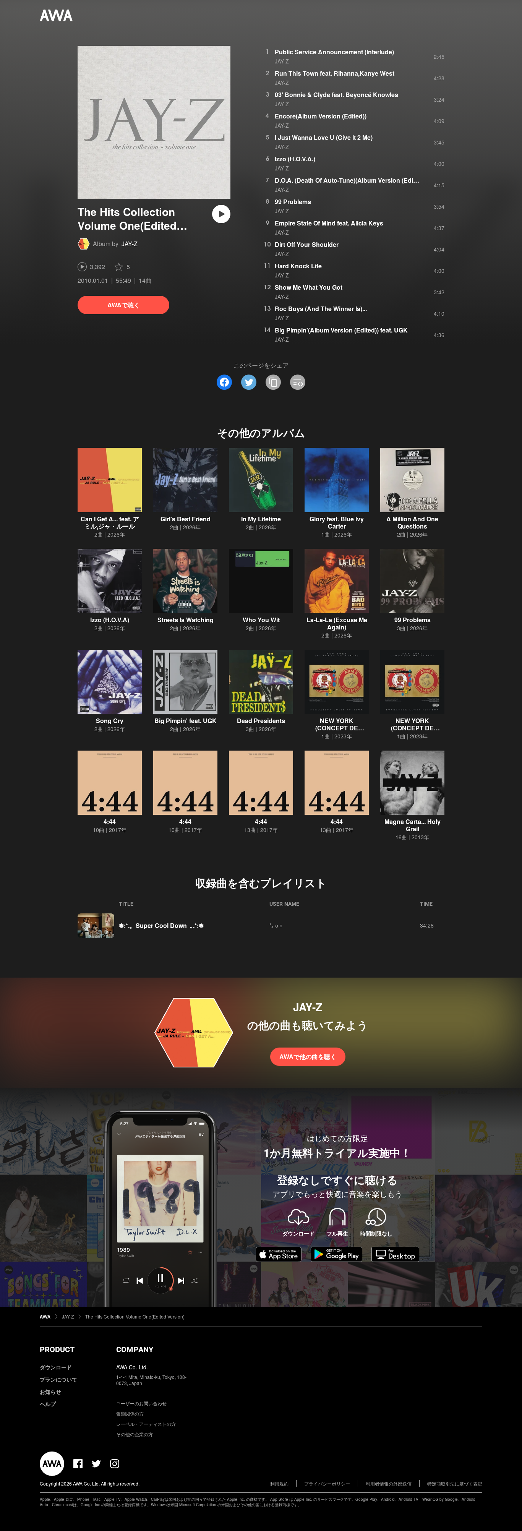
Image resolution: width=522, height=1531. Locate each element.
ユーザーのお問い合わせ (141, 1403)
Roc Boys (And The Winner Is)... (321, 308)
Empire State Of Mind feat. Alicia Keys (329, 223)
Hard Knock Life (298, 265)
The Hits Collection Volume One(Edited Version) (135, 1316)
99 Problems (293, 201)
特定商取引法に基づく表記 (454, 1483)
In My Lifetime (261, 518)
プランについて (58, 1379)
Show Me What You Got (308, 287)
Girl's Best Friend (185, 518)
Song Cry (109, 720)
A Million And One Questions (412, 522)
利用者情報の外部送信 (389, 1483)
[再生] (221, 214)
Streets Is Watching (185, 619)
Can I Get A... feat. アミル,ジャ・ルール (110, 522)
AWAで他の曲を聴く (307, 1056)
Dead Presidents (261, 720)
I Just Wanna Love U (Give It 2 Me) (324, 137)
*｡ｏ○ (275, 925)
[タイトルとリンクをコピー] (273, 382)
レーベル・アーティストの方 (146, 1424)
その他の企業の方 (134, 1434)
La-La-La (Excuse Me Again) (336, 623)
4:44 (110, 821)
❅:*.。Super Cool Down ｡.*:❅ (161, 925)
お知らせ (50, 1391)
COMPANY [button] (134, 1349)
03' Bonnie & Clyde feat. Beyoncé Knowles (336, 94)
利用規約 (279, 1483)
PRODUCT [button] (57, 1349)
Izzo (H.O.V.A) (109, 619)
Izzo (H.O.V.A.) (295, 158)
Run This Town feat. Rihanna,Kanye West (334, 73)
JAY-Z (130, 243)
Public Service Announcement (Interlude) (334, 51)
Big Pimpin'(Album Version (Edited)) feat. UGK (341, 330)
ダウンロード (56, 1367)
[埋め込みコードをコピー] (297, 382)
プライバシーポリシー (327, 1483)
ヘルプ (48, 1404)
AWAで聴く (123, 304)
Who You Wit (261, 619)
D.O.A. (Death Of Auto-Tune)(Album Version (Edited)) (350, 180)
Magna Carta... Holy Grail (412, 825)
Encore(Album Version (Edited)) (320, 116)
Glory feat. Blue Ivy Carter (337, 522)
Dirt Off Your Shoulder (307, 244)
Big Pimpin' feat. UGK (185, 720)
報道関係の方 (130, 1413)
